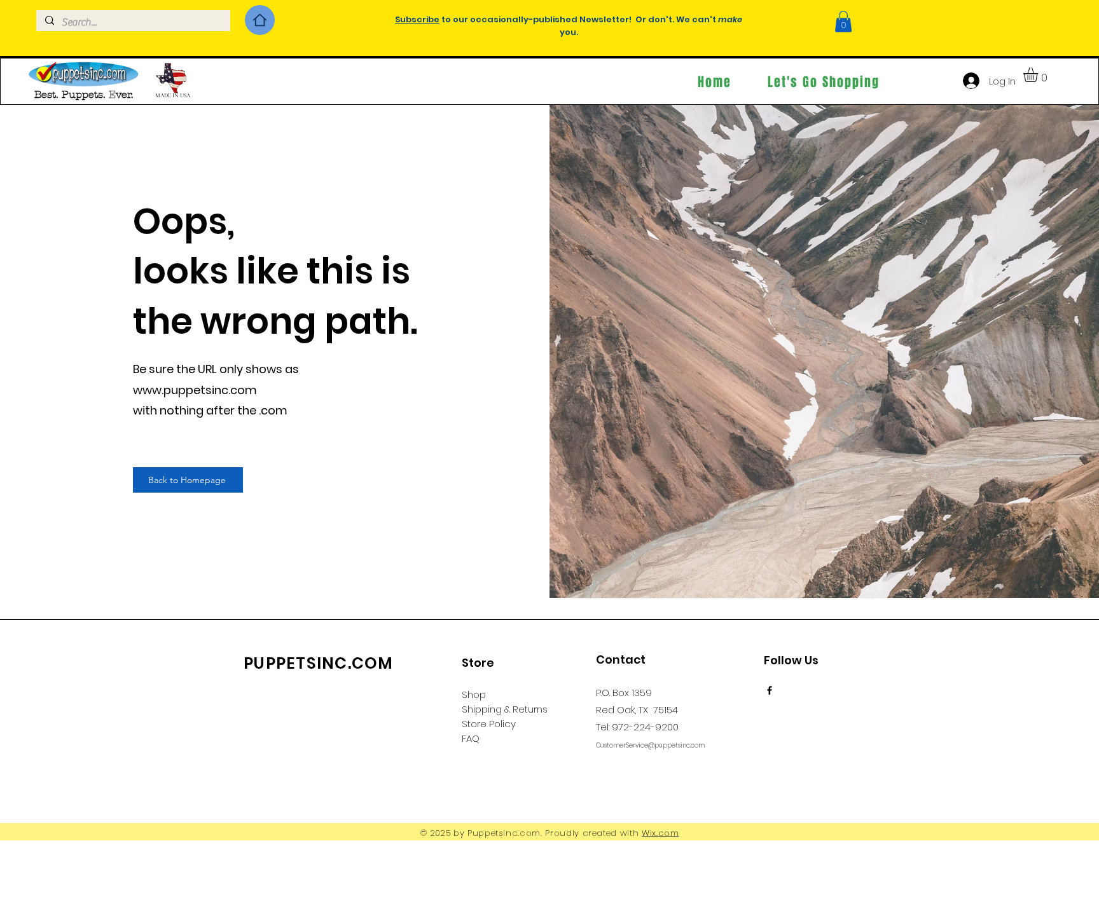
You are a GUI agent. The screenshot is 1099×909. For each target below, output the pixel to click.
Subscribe (417, 19)
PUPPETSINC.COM (319, 663)
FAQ (471, 738)
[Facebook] (769, 690)
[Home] (260, 20)
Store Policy (489, 723)
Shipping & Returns (505, 709)
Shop (474, 694)
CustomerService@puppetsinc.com (650, 745)
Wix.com (660, 833)
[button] (843, 21)
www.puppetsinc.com (195, 390)
